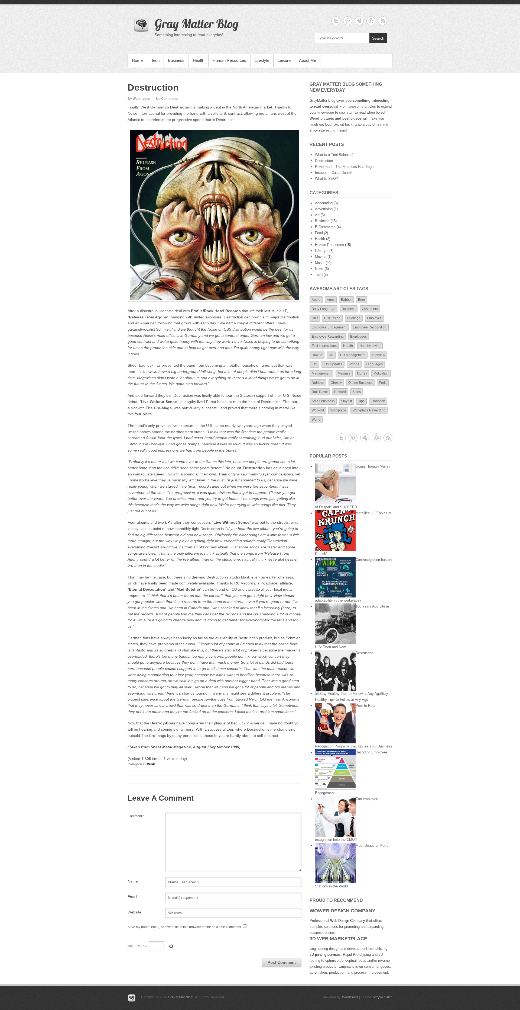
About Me (307, 60)
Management (321, 373)
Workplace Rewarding (369, 410)
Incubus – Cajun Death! (333, 173)
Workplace (338, 410)
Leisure (284, 60)
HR (331, 355)
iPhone (354, 364)
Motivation (381, 373)
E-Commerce (325, 227)
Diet (315, 318)
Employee (374, 318)
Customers (370, 309)
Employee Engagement (329, 327)
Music (151, 764)
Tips (361, 401)
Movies (320, 257)
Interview (378, 355)
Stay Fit (346, 401)
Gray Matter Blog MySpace (359, 20)
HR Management (352, 355)
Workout (318, 410)
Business (176, 60)
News (319, 269)
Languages (374, 364)
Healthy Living (370, 346)
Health (198, 60)
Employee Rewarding (328, 336)
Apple (316, 300)
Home (137, 60)
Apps (330, 300)
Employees (358, 336)
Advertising (324, 209)
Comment (136, 816)
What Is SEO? (326, 179)
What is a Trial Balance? (334, 155)
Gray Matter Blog (197, 23)
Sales (356, 392)
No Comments (167, 99)
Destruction (324, 161)
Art (317, 215)
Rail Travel (320, 392)
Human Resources (229, 60)
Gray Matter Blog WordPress (370, 20)
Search (378, 38)
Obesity (336, 383)
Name (133, 881)
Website (134, 912)
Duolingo (353, 318)
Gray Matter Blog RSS (382, 20)
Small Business (323, 401)
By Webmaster (139, 99)
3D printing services (325, 955)
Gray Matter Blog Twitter (336, 20)
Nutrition (318, 383)
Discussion (332, 318)
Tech (155, 60)
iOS (314, 364)
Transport (378, 401)
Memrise (344, 373)
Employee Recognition (369, 327)
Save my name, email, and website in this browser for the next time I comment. (185, 927)
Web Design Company (347, 921)
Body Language (323, 309)
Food (319, 233)
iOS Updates (333, 364)
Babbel (346, 300)
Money (362, 373)
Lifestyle (262, 60)
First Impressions (324, 346)
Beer (361, 300)
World (316, 419)
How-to (317, 355)
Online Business (360, 383)
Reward (340, 392)
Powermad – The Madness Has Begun (345, 167)
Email (132, 896)
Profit (382, 383)
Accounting (324, 203)
